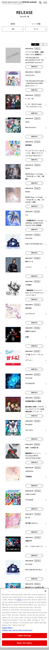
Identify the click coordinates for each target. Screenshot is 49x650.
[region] (24, 618)
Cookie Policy (7, 627)
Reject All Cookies (24, 643)
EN (43, 44)
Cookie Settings (24, 635)
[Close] (45, 591)
